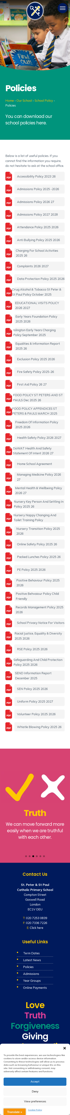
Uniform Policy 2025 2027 (35, 701)
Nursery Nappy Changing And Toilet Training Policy (35, 517)
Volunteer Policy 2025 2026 (36, 714)
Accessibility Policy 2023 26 (36, 176)
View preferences (35, 1101)
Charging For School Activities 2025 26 (37, 253)
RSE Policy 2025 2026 (32, 649)
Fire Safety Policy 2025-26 (35, 372)
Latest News (32, 960)
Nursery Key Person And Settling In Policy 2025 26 (39, 504)
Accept (35, 1081)
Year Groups (32, 980)
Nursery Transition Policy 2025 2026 (38, 531)
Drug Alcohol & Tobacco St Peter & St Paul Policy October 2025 (37, 291)
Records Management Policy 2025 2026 (39, 609)
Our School (24, 100)
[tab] (26, 856)
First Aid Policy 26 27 (32, 384)
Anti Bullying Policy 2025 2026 (38, 240)
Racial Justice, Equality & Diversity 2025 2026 (38, 635)
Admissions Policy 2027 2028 (37, 214)
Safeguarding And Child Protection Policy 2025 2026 (38, 662)
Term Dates (31, 953)
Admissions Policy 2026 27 (35, 202)
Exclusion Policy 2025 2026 (36, 359)
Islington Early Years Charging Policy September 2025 (35, 332)
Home (9, 100)
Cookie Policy (35, 1109)
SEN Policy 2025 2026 (32, 689)
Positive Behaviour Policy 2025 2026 (38, 582)
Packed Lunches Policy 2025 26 (39, 557)
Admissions (31, 974)
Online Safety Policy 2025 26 (37, 544)
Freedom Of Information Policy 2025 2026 (36, 424)
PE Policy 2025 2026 (31, 569)
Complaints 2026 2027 (33, 266)
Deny (35, 1091)
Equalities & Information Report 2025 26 (37, 346)
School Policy (44, 100)
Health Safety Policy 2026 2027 (39, 437)
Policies (28, 967)
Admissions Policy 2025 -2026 (38, 189)
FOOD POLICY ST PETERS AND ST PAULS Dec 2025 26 (38, 397)
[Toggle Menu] (63, 8)
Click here (36, 928)
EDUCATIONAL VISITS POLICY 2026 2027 (37, 305)
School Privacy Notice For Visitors (40, 623)
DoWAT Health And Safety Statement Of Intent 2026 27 (33, 450)
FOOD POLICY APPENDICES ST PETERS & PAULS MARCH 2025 (35, 411)
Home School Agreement (34, 464)
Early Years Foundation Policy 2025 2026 (36, 319)
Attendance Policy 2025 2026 (38, 227)
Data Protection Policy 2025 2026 (41, 279)
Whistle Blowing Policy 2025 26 (39, 727)
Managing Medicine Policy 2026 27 (39, 477)
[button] (64, 1048)
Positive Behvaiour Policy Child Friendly (37, 596)
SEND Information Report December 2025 (33, 675)
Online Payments (35, 988)
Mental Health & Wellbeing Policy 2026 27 (38, 490)
